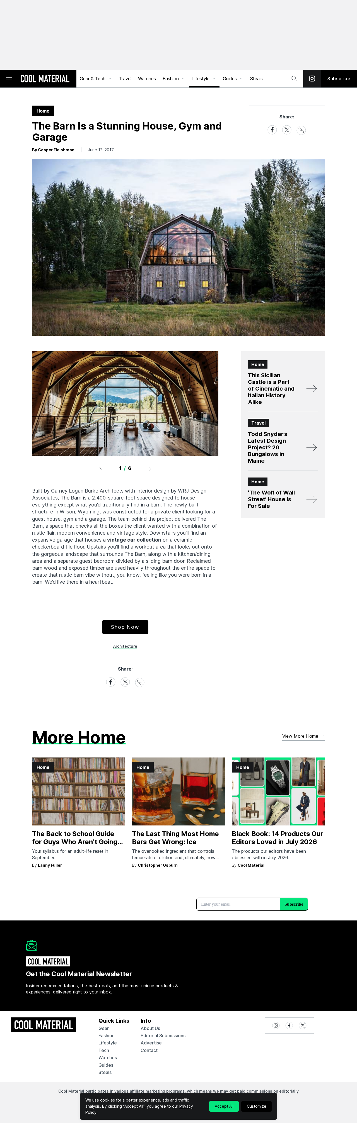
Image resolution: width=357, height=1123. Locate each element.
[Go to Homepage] (45, 79)
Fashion (171, 78)
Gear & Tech (92, 78)
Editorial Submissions (163, 1035)
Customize (256, 1106)
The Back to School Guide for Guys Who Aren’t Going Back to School (74, 842)
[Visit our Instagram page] (312, 78)
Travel (125, 78)
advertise (151, 1043)
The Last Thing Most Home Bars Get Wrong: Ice (175, 838)
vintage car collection (134, 540)
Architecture (125, 646)
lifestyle (107, 1043)
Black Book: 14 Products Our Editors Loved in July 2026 (277, 838)
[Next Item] (150, 468)
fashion (106, 1035)
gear (103, 1028)
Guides (230, 78)
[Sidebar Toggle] (8, 79)
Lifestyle (200, 78)
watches (107, 1057)
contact (149, 1050)
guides (105, 1065)
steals (256, 78)
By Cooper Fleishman (53, 149)
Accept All (224, 1106)
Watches (147, 78)
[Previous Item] (100, 468)
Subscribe (339, 78)
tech (103, 1050)
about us (150, 1028)
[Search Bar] (294, 78)
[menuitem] (95, 78)
